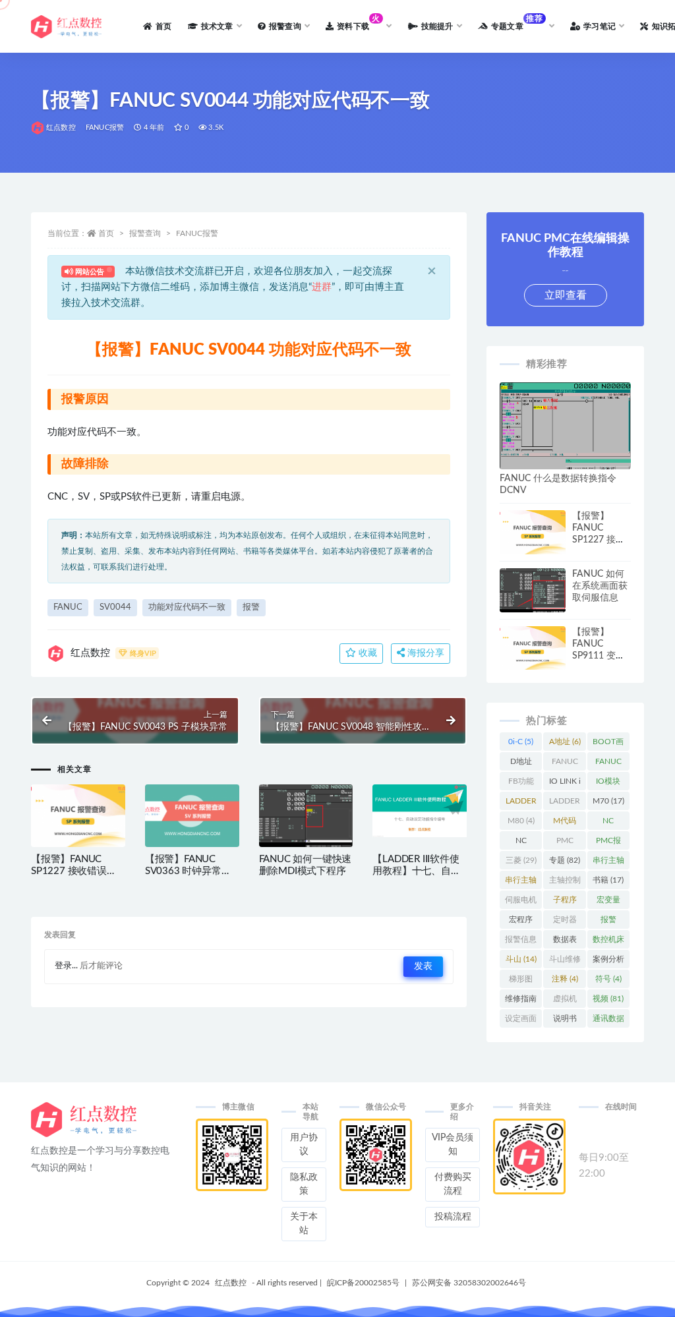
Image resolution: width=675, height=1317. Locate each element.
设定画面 (521, 1021)
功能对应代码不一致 (186, 607)
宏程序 (521, 922)
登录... (66, 966)
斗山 (521, 959)
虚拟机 (565, 1001)
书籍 (608, 880)
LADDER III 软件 (521, 803)
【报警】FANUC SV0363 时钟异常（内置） (183, 871)
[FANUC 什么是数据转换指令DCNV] (565, 431)
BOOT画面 (608, 744)
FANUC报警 (105, 127)
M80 (521, 821)
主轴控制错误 (565, 882)
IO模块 (608, 783)
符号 (608, 979)
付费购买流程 (452, 1184)
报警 (251, 607)
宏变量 (608, 902)
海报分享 (424, 653)
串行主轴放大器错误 (608, 862)
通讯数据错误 (608, 1021)
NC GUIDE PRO (608, 823)
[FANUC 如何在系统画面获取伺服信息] (533, 593)
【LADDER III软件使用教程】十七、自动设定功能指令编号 (416, 871)
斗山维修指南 (565, 961)
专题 (564, 860)
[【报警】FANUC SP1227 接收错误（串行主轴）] (78, 815)
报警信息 (521, 942)
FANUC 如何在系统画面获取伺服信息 (600, 586)
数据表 (565, 942)
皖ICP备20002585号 (363, 1283)
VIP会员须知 (452, 1144)
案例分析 (608, 961)
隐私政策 (304, 1184)
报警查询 (145, 233)
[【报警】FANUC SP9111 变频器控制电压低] (533, 648)
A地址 (565, 742)
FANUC (67, 607)
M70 (608, 801)
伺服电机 (521, 902)
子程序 (565, 902)
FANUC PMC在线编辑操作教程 (608, 764)
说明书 (565, 1021)
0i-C (520, 742)
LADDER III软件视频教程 (564, 803)
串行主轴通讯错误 (521, 882)
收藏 (366, 653)
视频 (608, 999)
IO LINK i (565, 783)
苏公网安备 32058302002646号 (469, 1283)
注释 (565, 979)
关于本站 (304, 1223)
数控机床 (608, 942)
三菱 (521, 860)
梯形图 (521, 981)
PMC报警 (608, 843)
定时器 (565, 922)
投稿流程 (452, 1216)
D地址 (521, 764)
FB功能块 (521, 783)
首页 (106, 233)
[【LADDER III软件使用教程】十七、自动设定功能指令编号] (419, 810)
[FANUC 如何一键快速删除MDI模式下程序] (306, 819)
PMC (564, 843)
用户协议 (304, 1144)
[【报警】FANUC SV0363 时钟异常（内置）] (192, 815)
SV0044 (115, 607)
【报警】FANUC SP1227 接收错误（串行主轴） (69, 871)
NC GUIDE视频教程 (521, 843)
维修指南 (521, 1001)
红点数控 (61, 127)
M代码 (564, 823)
